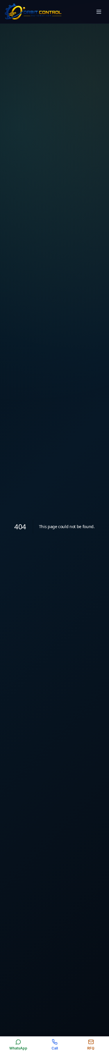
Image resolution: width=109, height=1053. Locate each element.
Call (54, 1048)
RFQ (90, 1048)
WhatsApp (18, 1048)
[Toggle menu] (98, 11)
